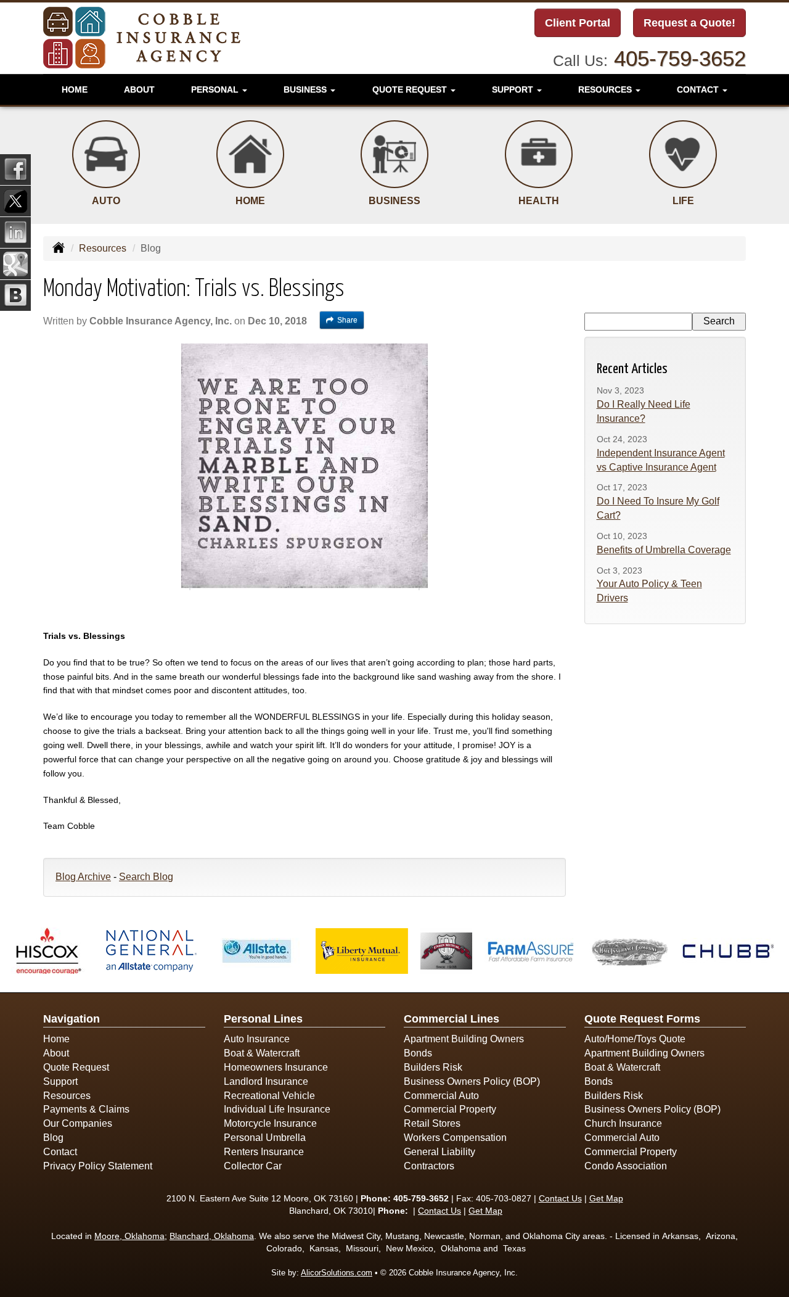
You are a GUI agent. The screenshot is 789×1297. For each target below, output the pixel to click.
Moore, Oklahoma (129, 1236)
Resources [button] (606, 89)
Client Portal (577, 23)
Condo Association (625, 1166)
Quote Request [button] (410, 89)
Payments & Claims (86, 1109)
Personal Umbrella (265, 1137)
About (139, 89)
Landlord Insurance (266, 1081)
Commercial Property (450, 1109)
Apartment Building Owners (464, 1039)
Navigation (71, 1019)
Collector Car (253, 1166)
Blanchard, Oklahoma (212, 1236)
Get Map (606, 1198)
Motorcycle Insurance (270, 1123)
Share (347, 320)
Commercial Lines (451, 1019)
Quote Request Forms (642, 1019)
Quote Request (76, 1067)
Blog (53, 1137)
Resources (102, 248)
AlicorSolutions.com (336, 1272)
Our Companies (77, 1123)
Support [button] (514, 89)
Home (75, 89)
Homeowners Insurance (276, 1067)
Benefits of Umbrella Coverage (664, 550)
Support (60, 1081)
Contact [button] (699, 89)
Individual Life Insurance (277, 1109)
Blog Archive (83, 876)
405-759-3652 (680, 58)
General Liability (439, 1152)
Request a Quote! (689, 23)
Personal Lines (263, 1019)
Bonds (418, 1053)
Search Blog (146, 876)
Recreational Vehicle (269, 1095)
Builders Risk (433, 1067)
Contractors (429, 1166)
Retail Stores (432, 1123)
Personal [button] (216, 89)
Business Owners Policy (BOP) (472, 1081)
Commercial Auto (441, 1095)
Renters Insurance (264, 1152)
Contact (60, 1152)
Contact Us (560, 1198)
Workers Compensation (455, 1137)
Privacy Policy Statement (97, 1166)
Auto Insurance (257, 1039)
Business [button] (306, 89)
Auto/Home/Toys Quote (634, 1039)
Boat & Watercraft (262, 1053)
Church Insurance (623, 1123)
